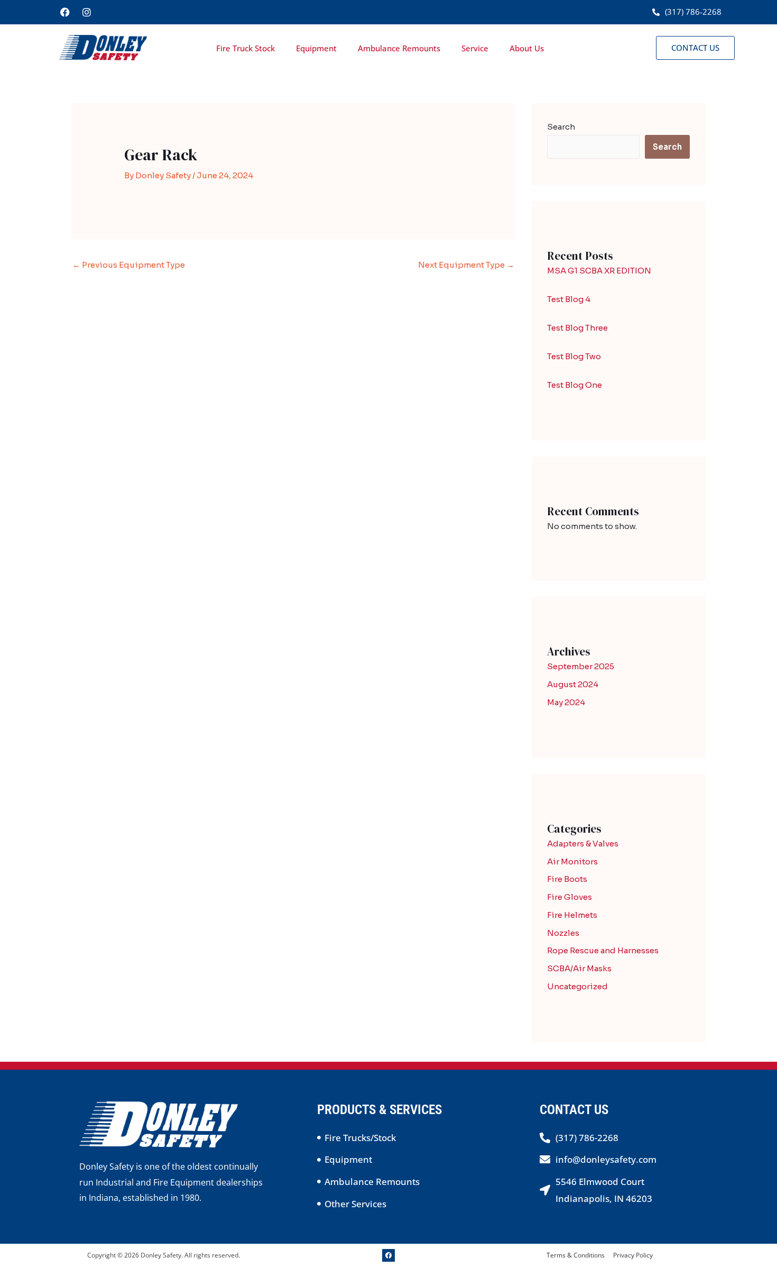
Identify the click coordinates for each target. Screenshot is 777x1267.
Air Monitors (572, 861)
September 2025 (580, 666)
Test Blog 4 (568, 299)
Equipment (316, 48)
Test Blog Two (574, 356)
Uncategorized (577, 986)
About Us (527, 48)
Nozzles (563, 933)
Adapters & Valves (582, 843)
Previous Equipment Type (128, 265)
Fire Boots (567, 879)
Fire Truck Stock (245, 48)
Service (474, 48)
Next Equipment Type (466, 265)
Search (561, 127)
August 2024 (572, 684)
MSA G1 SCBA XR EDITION (599, 271)
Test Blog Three (577, 328)
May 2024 (566, 702)
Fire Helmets (572, 915)
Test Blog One (574, 385)
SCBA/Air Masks (579, 968)
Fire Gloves (569, 897)
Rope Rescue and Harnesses (603, 950)
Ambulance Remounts (399, 48)
